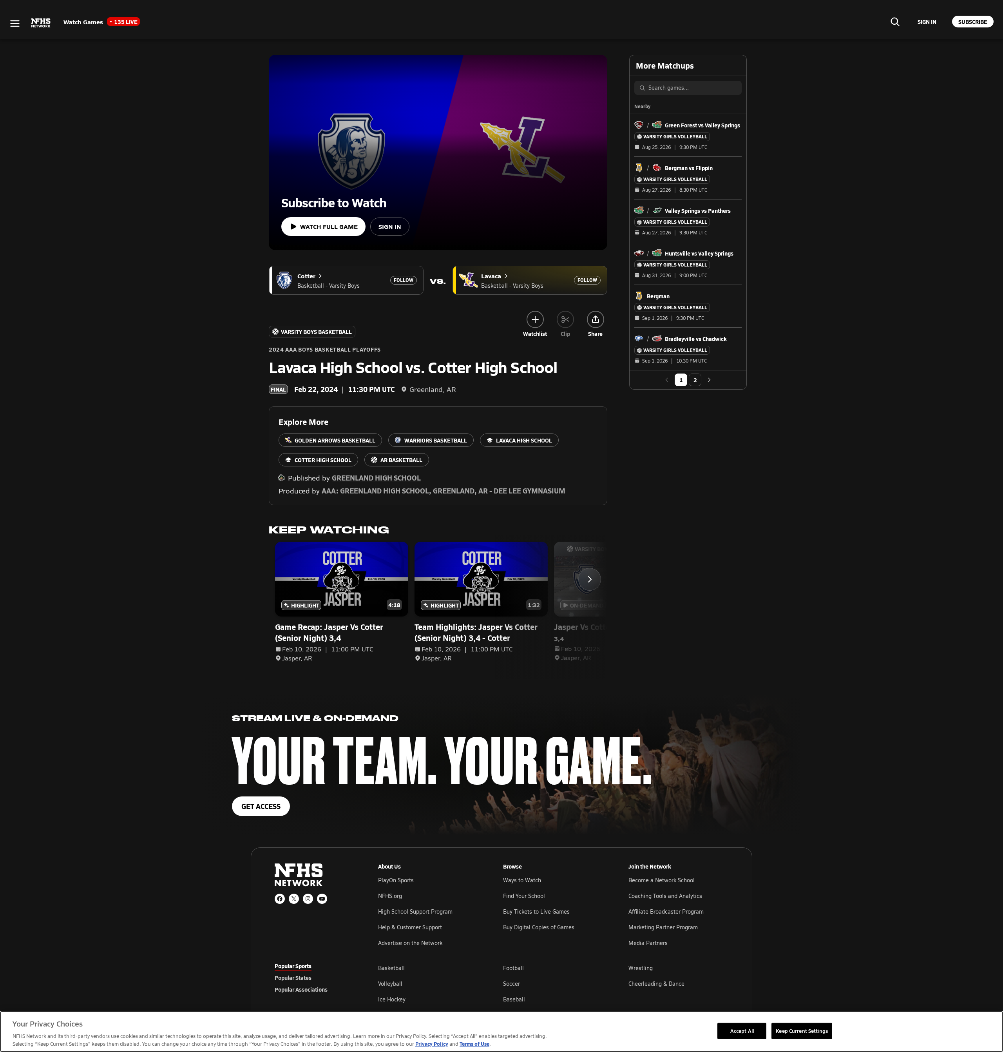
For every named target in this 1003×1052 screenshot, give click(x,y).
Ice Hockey (392, 999)
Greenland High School (376, 477)
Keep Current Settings (802, 1030)
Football (513, 968)
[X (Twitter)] (294, 899)
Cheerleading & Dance (656, 983)
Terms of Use (474, 1043)
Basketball (391, 968)
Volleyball (390, 983)
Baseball (514, 999)
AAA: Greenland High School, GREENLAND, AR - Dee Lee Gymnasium (443, 490)
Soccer (511, 983)
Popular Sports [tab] (293, 966)
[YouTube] (322, 899)
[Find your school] (895, 22)
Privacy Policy (431, 1043)
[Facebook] (280, 899)
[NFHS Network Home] (41, 23)
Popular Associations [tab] (301, 989)
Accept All (742, 1030)
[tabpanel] (553, 983)
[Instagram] (308, 899)
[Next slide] (589, 579)
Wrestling (640, 968)
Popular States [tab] (293, 977)
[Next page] (709, 380)
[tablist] (314, 977)
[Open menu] (15, 23)
